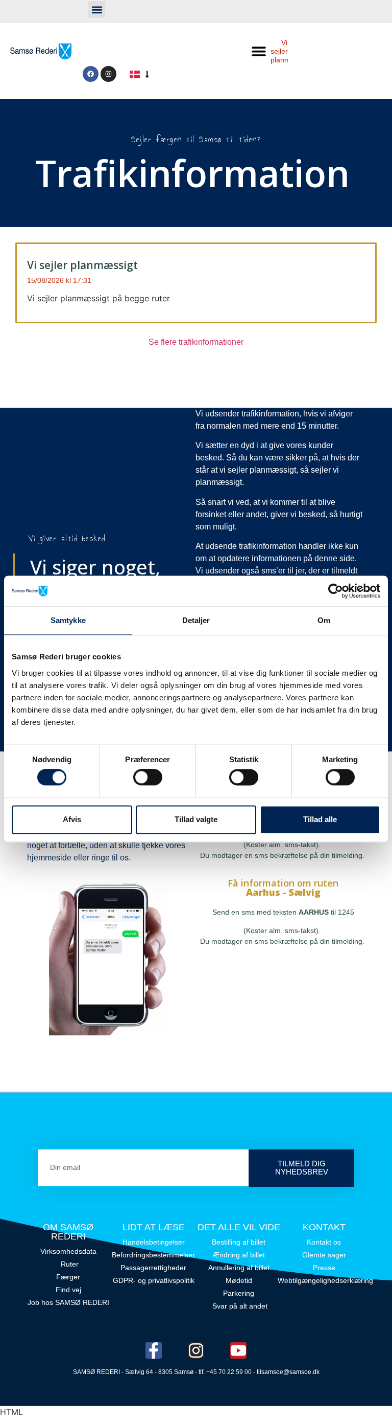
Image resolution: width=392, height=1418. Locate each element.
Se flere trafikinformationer (196, 342)
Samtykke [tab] (68, 620)
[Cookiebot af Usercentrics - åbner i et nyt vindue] (335, 591)
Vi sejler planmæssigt (82, 265)
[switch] (147, 777)
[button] (96, 9)
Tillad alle (320, 819)
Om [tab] (323, 620)
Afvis (72, 819)
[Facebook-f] (153, 1350)
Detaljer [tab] (196, 620)
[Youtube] (238, 1350)
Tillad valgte (196, 819)
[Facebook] (91, 74)
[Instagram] (108, 74)
